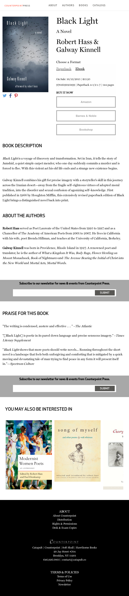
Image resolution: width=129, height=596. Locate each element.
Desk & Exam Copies (64, 527)
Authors (68, 5)
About (53, 5)
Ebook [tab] (80, 69)
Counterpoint (52, 547)
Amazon (86, 102)
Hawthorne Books (86, 547)
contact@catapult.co (74, 559)
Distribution (64, 519)
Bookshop (86, 129)
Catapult (37, 547)
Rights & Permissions (64, 523)
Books (83, 5)
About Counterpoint (64, 515)
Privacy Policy (64, 580)
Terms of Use (64, 576)
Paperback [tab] (63, 69)
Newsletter (64, 584)
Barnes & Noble (86, 116)
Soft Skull (68, 547)
